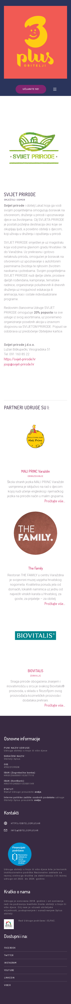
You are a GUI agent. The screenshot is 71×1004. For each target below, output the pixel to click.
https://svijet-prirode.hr (20, 359)
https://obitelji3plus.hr (25, 823)
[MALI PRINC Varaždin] (35, 435)
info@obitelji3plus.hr (24, 830)
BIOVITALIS (35, 671)
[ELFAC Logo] (10, 924)
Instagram (10, 962)
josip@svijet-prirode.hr (19, 364)
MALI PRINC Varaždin (35, 471)
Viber (7, 985)
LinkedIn (9, 977)
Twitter (8, 955)
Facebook (10, 947)
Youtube (9, 970)
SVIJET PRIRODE (20, 194)
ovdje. (38, 792)
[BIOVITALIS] (35, 635)
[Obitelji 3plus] (35, 42)
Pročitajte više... (54, 501)
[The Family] (35, 532)
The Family (35, 568)
